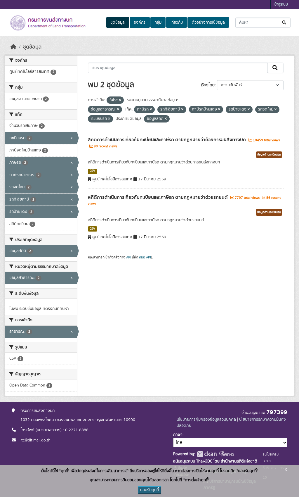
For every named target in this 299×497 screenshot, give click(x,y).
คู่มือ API (145, 257)
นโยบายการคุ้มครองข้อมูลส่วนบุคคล (206, 419)
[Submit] (284, 23)
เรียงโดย (208, 85)
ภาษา (177, 435)
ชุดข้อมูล (117, 22)
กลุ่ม (157, 22)
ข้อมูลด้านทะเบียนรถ (269, 155)
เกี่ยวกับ (177, 22)
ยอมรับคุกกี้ (149, 490)
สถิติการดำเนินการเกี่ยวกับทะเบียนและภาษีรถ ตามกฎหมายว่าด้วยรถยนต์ (158, 197)
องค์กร (139, 22)
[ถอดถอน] (120, 100)
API (128, 257)
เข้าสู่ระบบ (281, 4)
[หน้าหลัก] (13, 47)
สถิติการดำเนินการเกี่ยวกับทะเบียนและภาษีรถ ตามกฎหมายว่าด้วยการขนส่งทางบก (167, 140)
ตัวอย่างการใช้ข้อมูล (208, 22)
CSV (92, 171)
